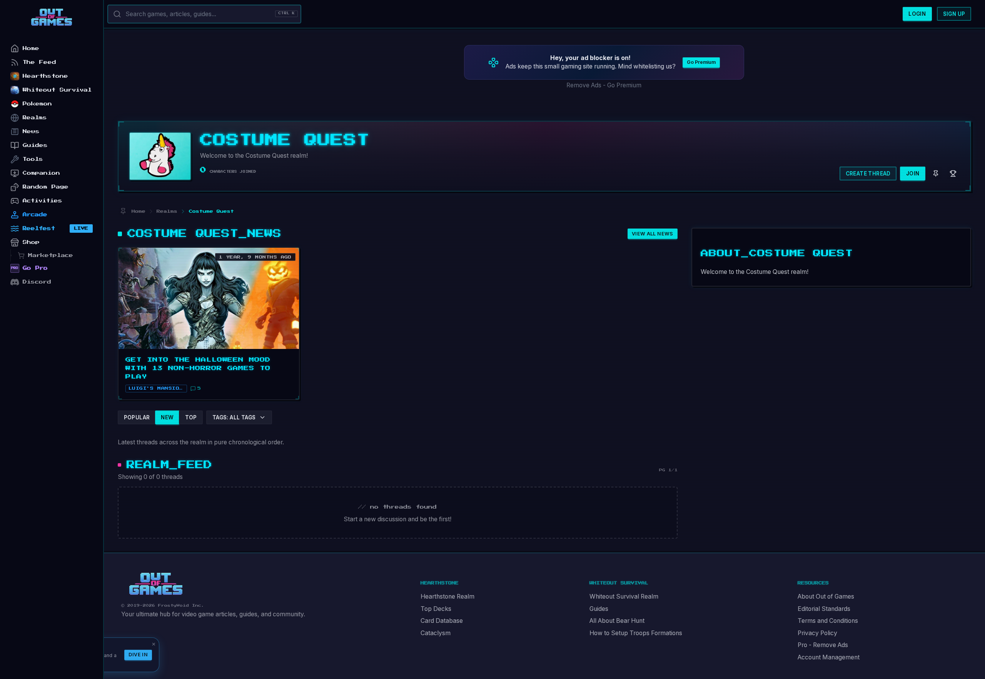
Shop (31, 242)
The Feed (39, 62)
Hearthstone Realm (447, 596)
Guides (598, 608)
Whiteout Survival (57, 90)
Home (31, 48)
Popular (137, 417)
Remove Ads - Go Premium (603, 85)
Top (191, 417)
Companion (41, 173)
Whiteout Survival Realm (623, 596)
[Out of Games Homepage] (155, 584)
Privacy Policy (817, 633)
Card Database (442, 620)
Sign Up (954, 14)
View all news (652, 234)
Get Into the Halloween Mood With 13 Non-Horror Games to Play (197, 368)
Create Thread (868, 173)
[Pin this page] (123, 211)
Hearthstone (45, 76)
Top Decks (436, 608)
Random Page (45, 187)
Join (913, 173)
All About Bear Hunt (616, 620)
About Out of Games (826, 596)
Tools (33, 159)
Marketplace (50, 255)
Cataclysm (436, 633)
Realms (35, 117)
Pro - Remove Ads (823, 645)
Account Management (829, 657)
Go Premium (701, 62)
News (31, 131)
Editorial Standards (824, 608)
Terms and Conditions (828, 620)
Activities (42, 201)
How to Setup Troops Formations (635, 633)
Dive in (138, 654)
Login (917, 14)
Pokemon (37, 104)
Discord (37, 282)
